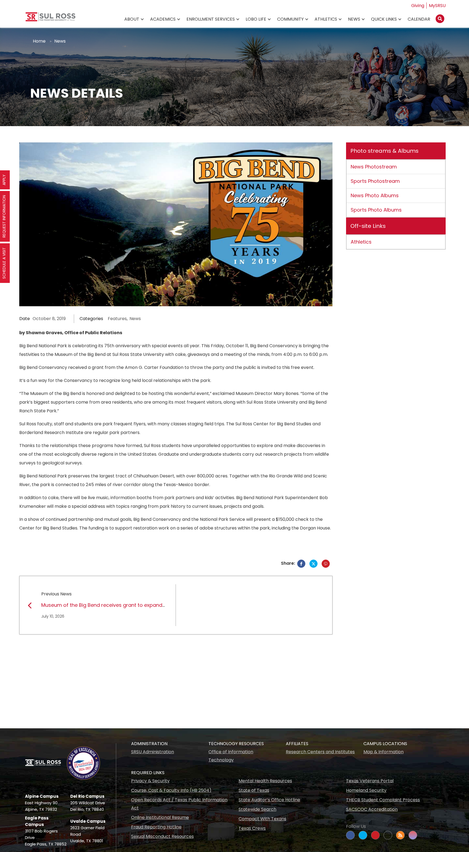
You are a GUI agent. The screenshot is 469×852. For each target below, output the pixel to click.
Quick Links (384, 19)
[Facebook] (301, 564)
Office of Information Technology (230, 756)
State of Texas (254, 790)
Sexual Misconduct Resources (162, 836)
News (354, 19)
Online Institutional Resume (160, 817)
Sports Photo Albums (376, 209)
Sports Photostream (375, 181)
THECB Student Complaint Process (383, 800)
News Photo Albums (375, 195)
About (131, 19)
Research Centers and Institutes (320, 752)
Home (39, 41)
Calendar (419, 19)
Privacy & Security (150, 781)
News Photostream (374, 166)
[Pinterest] (326, 564)
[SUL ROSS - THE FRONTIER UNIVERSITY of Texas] (50, 19)
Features (117, 318)
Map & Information (383, 752)
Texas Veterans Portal (370, 781)
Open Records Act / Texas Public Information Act (179, 804)
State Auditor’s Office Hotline (269, 800)
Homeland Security (366, 790)
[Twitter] (313, 564)
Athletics (326, 19)
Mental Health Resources (265, 781)
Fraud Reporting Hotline (156, 827)
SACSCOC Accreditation (372, 809)
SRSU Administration (152, 752)
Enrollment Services (210, 19)
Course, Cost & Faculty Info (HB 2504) (171, 790)
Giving (417, 5)
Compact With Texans (262, 819)
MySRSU (437, 5)
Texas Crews (252, 828)
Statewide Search (257, 809)
